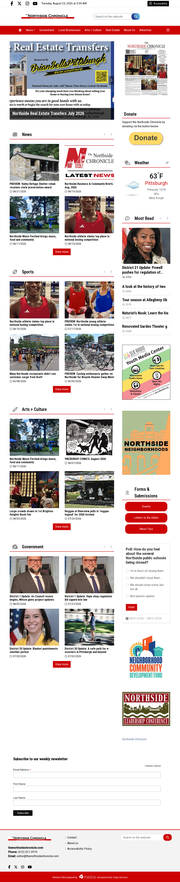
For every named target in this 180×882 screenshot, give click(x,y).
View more (61, 251)
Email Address (22, 769)
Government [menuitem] (46, 30)
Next (111, 80)
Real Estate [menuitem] (113, 30)
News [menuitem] (29, 30)
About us (72, 843)
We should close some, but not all (146, 587)
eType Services (120, 877)
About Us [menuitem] (129, 30)
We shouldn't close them (145, 578)
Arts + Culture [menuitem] (93, 30)
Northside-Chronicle (134, 739)
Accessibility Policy (79, 848)
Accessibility (160, 3)
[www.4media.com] (86, 876)
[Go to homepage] (47, 16)
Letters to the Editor (146, 517)
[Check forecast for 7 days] (132, 188)
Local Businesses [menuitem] (69, 30)
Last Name (19, 797)
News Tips (146, 529)
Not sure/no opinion (142, 596)
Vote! (131, 607)
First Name (19, 783)
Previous (12, 80)
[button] (168, 30)
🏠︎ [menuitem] (20, 30)
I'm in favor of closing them (147, 571)
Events (146, 506)
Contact (72, 837)
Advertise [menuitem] (145, 30)
